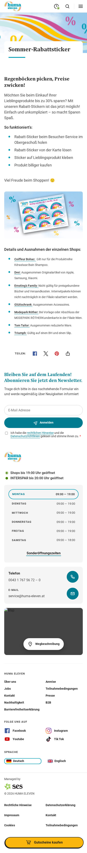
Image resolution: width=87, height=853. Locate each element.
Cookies (9, 825)
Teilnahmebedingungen (62, 825)
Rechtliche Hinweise (18, 805)
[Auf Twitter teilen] (45, 353)
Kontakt (51, 815)
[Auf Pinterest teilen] (56, 353)
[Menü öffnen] (80, 6)
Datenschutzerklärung (60, 805)
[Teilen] (67, 353)
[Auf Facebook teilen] (34, 353)
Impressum (11, 815)
